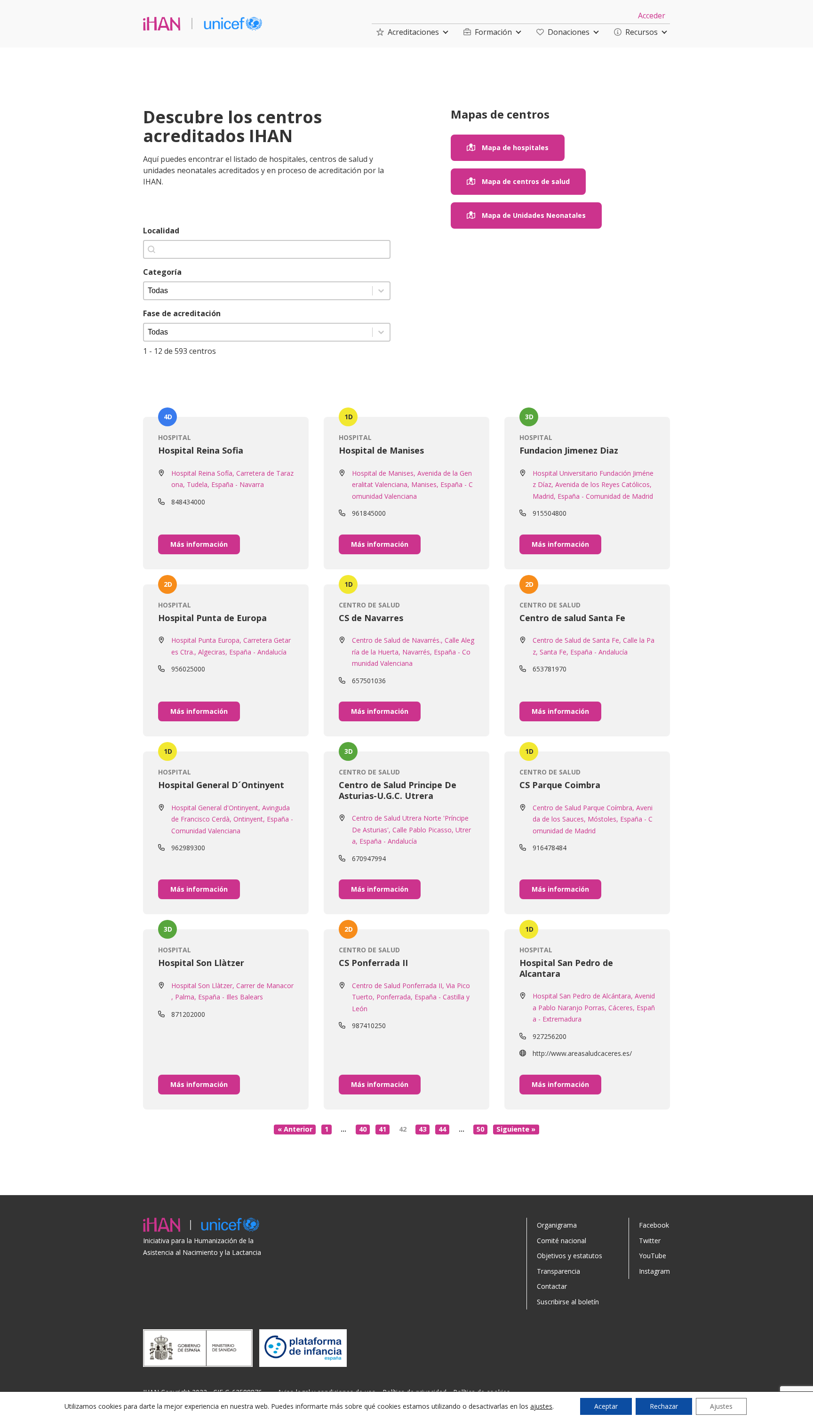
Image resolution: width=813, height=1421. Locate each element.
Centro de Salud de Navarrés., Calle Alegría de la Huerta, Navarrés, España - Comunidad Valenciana (413, 652)
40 (363, 1129)
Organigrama (557, 1225)
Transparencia (558, 1271)
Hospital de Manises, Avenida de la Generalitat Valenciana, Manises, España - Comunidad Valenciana (412, 485)
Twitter (650, 1240)
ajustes (541, 1406)
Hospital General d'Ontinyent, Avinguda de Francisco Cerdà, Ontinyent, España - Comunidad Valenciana (232, 819)
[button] (408, 32)
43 (422, 1129)
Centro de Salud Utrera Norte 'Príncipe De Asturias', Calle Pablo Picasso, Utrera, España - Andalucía (411, 830)
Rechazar (664, 1406)
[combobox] (267, 249)
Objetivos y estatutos (569, 1255)
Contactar (552, 1286)
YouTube (652, 1255)
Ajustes (721, 1406)
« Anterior (295, 1129)
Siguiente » (515, 1129)
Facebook (654, 1225)
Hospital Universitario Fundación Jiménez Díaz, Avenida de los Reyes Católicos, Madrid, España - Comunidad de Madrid (593, 485)
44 (442, 1129)
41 (382, 1129)
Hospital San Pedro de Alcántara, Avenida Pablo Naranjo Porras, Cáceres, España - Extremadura (594, 1007)
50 (480, 1129)
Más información (199, 544)
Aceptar (606, 1406)
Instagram (654, 1271)
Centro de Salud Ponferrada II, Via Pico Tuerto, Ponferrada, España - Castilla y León (411, 997)
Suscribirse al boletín (568, 1301)
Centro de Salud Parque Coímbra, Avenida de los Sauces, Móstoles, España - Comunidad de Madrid (593, 819)
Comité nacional (561, 1240)
